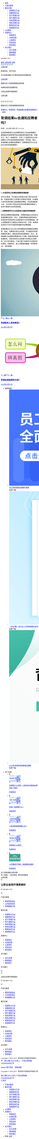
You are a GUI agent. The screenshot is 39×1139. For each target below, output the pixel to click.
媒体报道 (12, 52)
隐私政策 (18, 1067)
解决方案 (8, 8)
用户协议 (9, 1067)
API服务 (8, 30)
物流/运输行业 (14, 23)
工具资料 (12, 40)
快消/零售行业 (14, 20)
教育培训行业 (14, 25)
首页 (6, 3)
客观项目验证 (10, 901)
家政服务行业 (14, 28)
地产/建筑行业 (14, 18)
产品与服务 (9, 5)
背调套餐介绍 (10, 906)
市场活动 (12, 42)
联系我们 (12, 55)
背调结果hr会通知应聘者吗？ (27, 110)
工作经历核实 (10, 904)
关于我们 (8, 47)
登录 (2, 62)
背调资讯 (12, 35)
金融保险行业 (14, 13)
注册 (13, 62)
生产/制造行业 (14, 15)
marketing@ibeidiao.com (11, 893)
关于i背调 (12, 50)
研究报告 (12, 45)
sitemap (3, 1067)
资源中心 (8, 32)
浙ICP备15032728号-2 (12, 1061)
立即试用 (8, 62)
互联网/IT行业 (14, 10)
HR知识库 (13, 37)
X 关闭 (3, 1080)
